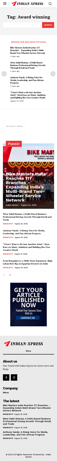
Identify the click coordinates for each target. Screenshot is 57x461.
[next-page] (53, 73)
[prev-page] (4, 73)
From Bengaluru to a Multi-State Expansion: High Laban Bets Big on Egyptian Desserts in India (27, 262)
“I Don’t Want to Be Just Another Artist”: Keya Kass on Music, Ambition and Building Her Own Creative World (28, 95)
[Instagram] (14, 377)
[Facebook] (6, 377)
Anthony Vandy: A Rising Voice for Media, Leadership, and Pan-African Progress (27, 80)
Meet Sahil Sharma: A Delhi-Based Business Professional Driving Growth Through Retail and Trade (27, 65)
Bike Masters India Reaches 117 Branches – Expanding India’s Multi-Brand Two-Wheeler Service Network (27, 50)
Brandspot (8, 224)
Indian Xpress (12, 205)
